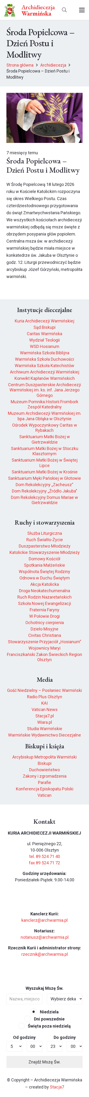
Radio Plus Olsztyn (44, 696)
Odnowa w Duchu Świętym (44, 577)
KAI (44, 703)
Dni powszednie (49, 1018)
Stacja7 (57, 1086)
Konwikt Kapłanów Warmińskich (44, 378)
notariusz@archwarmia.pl (45, 937)
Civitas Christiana (44, 635)
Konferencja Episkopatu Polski (44, 788)
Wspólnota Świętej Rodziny (44, 571)
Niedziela (49, 1011)
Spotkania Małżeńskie (44, 565)
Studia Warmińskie (44, 728)
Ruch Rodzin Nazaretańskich (44, 597)
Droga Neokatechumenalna (44, 590)
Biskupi (45, 763)
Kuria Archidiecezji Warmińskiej (44, 320)
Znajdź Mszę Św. (44, 1061)
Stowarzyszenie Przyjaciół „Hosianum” (44, 641)
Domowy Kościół (44, 558)
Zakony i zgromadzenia (44, 776)
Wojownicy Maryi (44, 648)
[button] (64, 10)
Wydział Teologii (44, 340)
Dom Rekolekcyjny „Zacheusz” (44, 484)
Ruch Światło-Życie (44, 539)
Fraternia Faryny (44, 609)
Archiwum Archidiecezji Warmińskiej (44, 371)
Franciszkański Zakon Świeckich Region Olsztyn (44, 657)
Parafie (44, 782)
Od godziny (24, 1037)
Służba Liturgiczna (44, 533)
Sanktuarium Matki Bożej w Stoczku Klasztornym (44, 451)
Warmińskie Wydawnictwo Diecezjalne (44, 735)
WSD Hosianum (44, 346)
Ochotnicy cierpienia (44, 622)
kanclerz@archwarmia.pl (44, 920)
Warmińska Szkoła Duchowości (44, 359)
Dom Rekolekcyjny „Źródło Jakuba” (44, 491)
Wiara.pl (44, 722)
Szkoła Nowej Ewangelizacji (44, 603)
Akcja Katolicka (44, 584)
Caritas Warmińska (44, 333)
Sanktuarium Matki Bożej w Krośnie (45, 471)
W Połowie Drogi (44, 616)
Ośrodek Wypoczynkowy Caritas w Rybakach (44, 428)
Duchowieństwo (44, 769)
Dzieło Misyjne (44, 628)
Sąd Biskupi (44, 327)
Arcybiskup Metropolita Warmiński (44, 756)
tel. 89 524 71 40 (44, 856)
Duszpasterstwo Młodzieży (44, 546)
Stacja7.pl (44, 715)
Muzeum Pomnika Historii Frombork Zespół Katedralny (44, 404)
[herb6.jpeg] (9, 10)
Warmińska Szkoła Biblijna (44, 352)
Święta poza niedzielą (49, 1026)
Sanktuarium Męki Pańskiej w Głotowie (44, 478)
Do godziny (65, 1037)
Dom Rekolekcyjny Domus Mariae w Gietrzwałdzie (44, 500)
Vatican (44, 795)
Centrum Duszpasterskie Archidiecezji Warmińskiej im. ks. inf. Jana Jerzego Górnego (44, 390)
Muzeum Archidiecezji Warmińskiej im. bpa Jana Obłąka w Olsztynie (44, 416)
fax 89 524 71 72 (44, 862)
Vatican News (45, 709)
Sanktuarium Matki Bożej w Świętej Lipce (45, 463)
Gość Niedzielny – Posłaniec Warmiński (44, 690)
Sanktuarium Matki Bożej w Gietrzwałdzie (44, 439)
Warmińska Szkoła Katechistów (44, 365)
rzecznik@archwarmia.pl (44, 954)
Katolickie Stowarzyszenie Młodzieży (44, 552)
